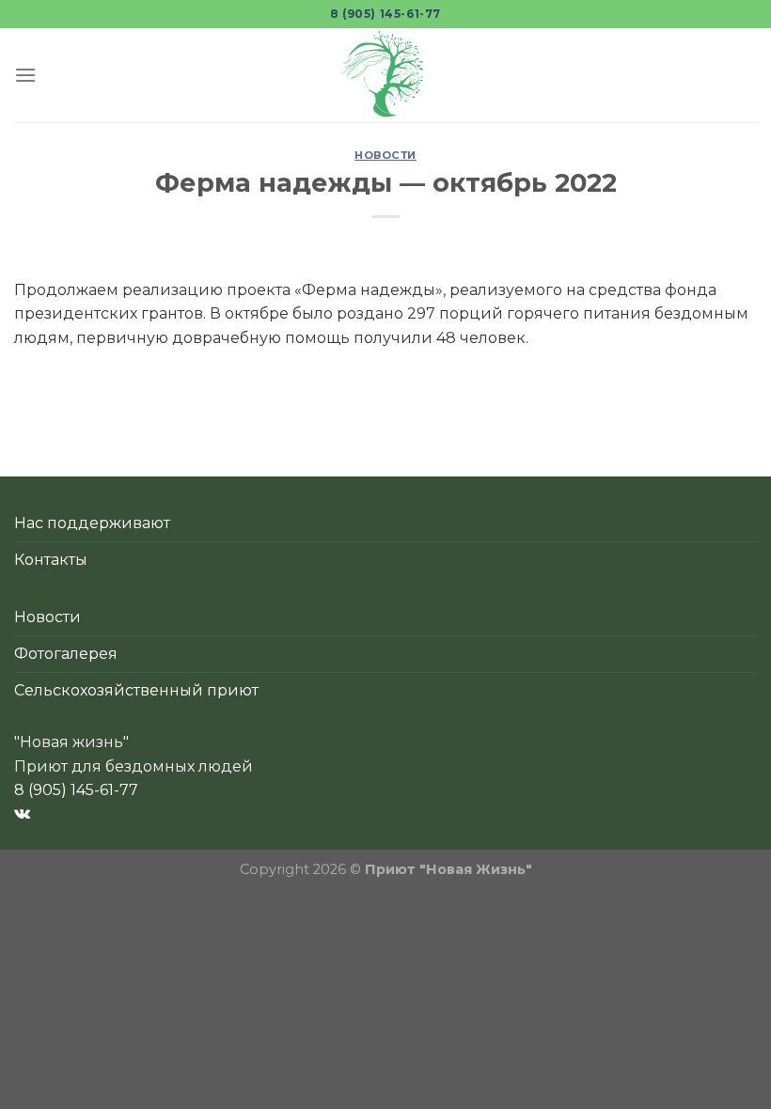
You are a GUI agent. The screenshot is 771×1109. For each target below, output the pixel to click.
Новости (385, 155)
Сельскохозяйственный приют (136, 690)
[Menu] (25, 75)
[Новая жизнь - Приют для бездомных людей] (385, 75)
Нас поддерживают (92, 523)
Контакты (50, 560)
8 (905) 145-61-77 (385, 14)
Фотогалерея (66, 654)
